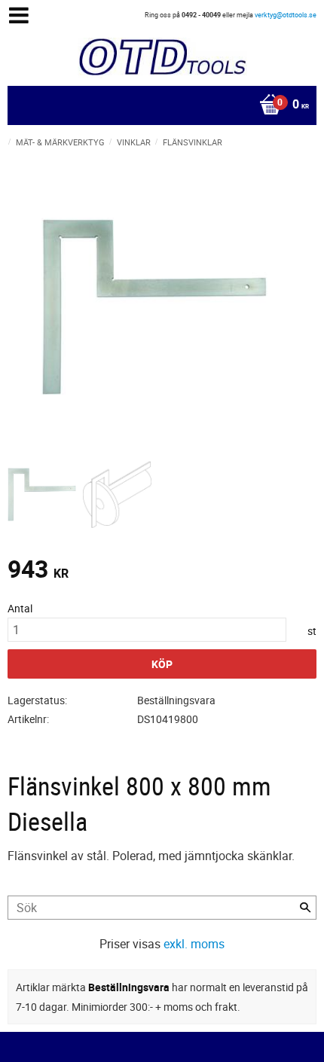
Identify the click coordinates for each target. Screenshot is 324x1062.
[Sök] (305, 907)
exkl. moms (194, 943)
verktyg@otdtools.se (285, 15)
